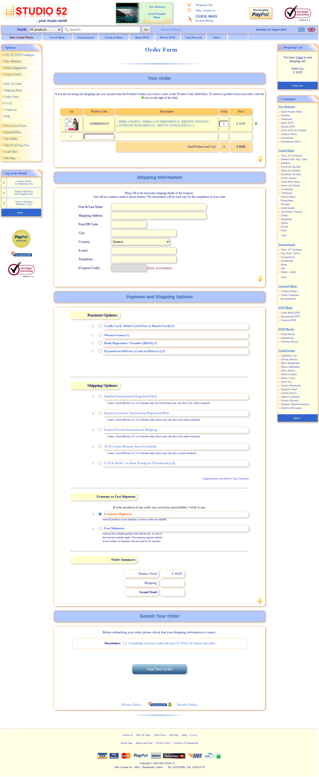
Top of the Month (16, 173)
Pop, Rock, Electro (290, 253)
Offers (217, 37)
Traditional (286, 119)
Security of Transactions (186, 743)
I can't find (10, 151)
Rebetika (285, 115)
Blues (284, 264)
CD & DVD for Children (293, 130)
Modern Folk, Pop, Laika (294, 159)
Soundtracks (287, 137)
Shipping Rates (13, 90)
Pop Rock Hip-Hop (291, 166)
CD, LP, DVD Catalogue (19, 55)
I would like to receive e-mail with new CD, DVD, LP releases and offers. (172, 643)
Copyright (145, 763)
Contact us (209, 10)
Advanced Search (171, 29)
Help (198, 10)
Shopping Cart (204, 4)
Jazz (283, 268)
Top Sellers (11, 138)
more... (21, 212)
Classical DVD (288, 320)
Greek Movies (288, 334)
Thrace (284, 215)
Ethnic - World (288, 272)
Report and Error (144, 743)
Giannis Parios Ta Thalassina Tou (24, 182)
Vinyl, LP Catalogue (291, 155)
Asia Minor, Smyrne (291, 211)
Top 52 (16, 145)
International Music (291, 141)
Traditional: (287, 193)
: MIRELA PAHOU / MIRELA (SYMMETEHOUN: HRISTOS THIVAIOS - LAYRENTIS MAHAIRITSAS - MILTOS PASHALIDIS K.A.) (163, 123)
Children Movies (289, 341)
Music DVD (287, 122)
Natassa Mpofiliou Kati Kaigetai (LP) (24, 192)
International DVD (290, 316)
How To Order (13, 84)
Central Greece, (288, 196)
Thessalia (285, 204)
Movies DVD (288, 126)
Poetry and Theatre (290, 185)
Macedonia (286, 219)
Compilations (288, 257)
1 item (299, 57)
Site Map (9, 158)
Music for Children (290, 170)
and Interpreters (288, 298)
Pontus (284, 226)
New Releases (12, 61)
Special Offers (12, 132)
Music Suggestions (15, 68)
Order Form (11, 97)
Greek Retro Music (290, 181)
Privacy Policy (163, 743)
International (287, 337)
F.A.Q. (8, 103)
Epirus (284, 223)
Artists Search (12, 74)
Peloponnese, (287, 200)
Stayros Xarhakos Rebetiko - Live (24, 203)
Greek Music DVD (290, 312)
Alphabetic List (289, 355)
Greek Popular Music (291, 111)
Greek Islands (288, 208)
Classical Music (289, 134)
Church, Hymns (289, 178)
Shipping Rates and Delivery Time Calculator (226, 478)
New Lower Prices (21, 37)
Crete (283, 230)
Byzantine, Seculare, (291, 174)
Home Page (126, 743)
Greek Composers (290, 295)
